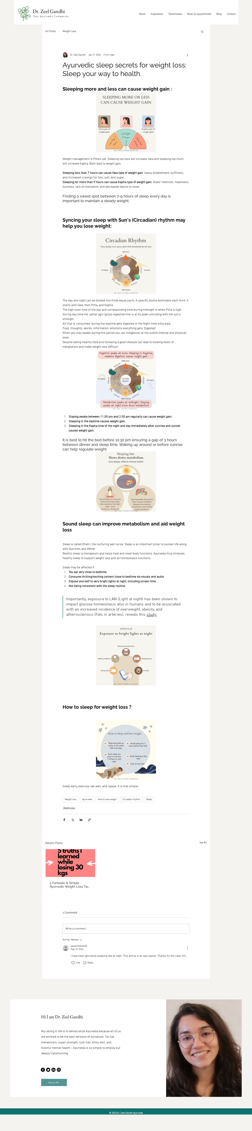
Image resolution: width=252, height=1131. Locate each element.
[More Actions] (187, 948)
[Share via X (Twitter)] (72, 819)
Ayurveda (87, 799)
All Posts (50, 31)
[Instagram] (59, 1070)
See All (203, 842)
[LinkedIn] (53, 1070)
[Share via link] (89, 819)
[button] (202, 31)
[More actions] (187, 55)
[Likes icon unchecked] (73, 963)
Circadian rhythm (131, 799)
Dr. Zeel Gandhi (49, 11)
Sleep (149, 799)
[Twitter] (48, 1070)
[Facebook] (43, 1070)
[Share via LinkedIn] (81, 819)
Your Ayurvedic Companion (51, 16)
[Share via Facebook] (64, 819)
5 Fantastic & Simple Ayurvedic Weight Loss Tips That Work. (70, 884)
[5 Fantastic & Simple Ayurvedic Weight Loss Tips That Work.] (70, 863)
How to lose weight (107, 799)
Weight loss (69, 31)
